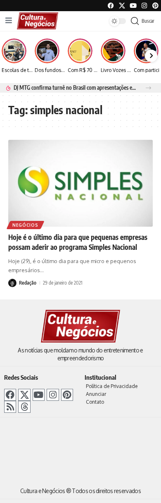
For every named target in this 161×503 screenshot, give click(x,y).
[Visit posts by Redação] (12, 283)
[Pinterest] (155, 5)
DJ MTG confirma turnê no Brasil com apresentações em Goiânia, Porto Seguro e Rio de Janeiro (75, 87)
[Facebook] (110, 5)
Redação (27, 283)
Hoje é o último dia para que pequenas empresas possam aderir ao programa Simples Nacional (77, 242)
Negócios (25, 225)
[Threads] (24, 407)
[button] (148, 88)
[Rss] (10, 407)
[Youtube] (133, 5)
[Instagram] (53, 395)
